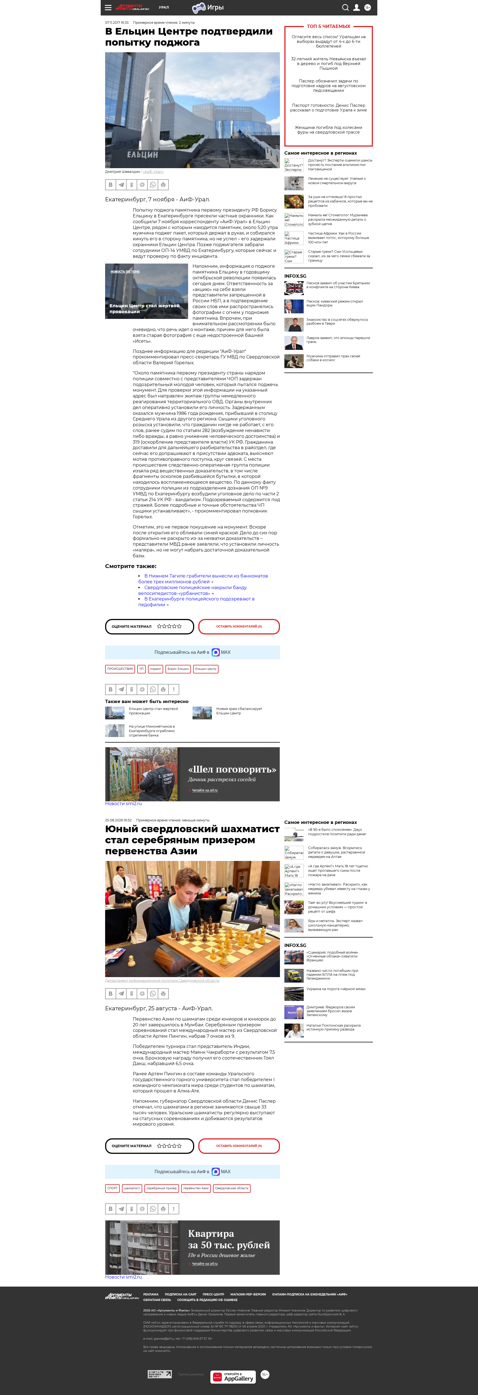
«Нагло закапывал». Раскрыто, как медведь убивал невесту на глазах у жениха (339, 888)
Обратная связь (157, 1300)
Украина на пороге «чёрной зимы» (336, 989)
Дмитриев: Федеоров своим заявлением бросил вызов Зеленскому (330, 1011)
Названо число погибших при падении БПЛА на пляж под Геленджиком (332, 974)
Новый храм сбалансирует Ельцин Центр (239, 711)
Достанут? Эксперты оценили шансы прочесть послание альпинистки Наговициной (340, 164)
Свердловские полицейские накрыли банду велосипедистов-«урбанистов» (192, 590)
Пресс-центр (213, 1294)
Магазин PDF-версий (248, 1294)
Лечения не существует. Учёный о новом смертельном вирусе (337, 180)
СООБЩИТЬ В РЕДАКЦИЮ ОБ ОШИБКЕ (207, 1300)
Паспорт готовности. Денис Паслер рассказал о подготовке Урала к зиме (328, 108)
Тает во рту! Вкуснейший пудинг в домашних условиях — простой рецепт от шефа (337, 906)
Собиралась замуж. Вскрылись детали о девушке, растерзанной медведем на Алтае (336, 852)
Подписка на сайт (180, 1294)
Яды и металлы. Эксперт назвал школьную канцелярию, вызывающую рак (335, 925)
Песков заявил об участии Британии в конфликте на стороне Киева (338, 285)
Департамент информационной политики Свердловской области (162, 980)
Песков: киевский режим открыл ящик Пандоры (334, 303)
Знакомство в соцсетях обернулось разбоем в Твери (337, 322)
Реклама (151, 1294)
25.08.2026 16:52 (118, 820)
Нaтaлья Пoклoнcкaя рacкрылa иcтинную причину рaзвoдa (333, 1027)
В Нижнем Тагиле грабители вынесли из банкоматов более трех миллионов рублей (203, 578)
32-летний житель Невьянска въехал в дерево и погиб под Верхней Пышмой (328, 64)
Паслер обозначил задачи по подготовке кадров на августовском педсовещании (329, 86)
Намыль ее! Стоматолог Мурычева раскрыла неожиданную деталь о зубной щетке (338, 219)
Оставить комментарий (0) (239, 626)
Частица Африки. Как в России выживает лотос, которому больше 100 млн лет (338, 237)
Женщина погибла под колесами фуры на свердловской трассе (328, 130)
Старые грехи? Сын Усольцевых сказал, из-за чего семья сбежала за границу (339, 255)
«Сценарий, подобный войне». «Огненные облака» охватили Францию (332, 956)
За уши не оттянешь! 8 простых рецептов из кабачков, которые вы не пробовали (340, 201)
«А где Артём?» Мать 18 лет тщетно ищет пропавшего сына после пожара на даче (338, 870)
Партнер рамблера (191, 1374)
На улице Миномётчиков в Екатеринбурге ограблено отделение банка (152, 730)
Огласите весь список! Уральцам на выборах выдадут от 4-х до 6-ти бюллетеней (329, 42)
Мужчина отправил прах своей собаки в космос (333, 358)
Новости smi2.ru (123, 803)
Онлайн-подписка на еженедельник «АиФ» (309, 1294)
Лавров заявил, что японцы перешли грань (338, 340)
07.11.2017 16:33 (117, 22)
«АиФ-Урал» (153, 172)
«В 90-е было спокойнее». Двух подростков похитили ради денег (337, 831)
